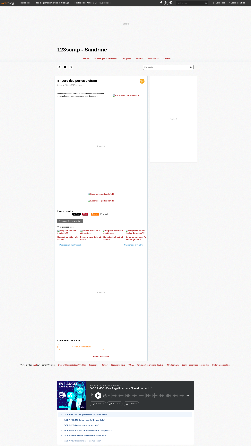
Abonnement (153, 59)
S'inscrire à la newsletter (70, 221)
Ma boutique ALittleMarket (105, 59)
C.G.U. (131, 365)
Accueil (86, 59)
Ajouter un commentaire (81, 347)
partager (116, 404)
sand (35, 365)
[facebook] (161, 2)
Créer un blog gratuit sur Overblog (72, 365)
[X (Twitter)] (166, 2)
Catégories (126, 59)
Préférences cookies (221, 365)
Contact (167, 59)
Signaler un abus (118, 365)
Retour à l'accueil (101, 357)
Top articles (93, 365)
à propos (133, 404)
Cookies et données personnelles (195, 365)
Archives (139, 59)
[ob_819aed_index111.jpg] (126, 95)
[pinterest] (171, 2)
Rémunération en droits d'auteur (150, 365)
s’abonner (99, 404)
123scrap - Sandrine (82, 50)
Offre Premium (172, 365)
